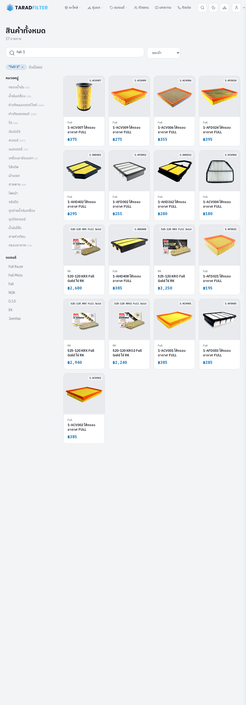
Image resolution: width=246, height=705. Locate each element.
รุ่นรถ (96, 7)
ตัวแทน (143, 7)
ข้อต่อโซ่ (14, 132)
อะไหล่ (73, 7)
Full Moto (16, 275)
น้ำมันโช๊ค (15, 228)
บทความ (165, 7)
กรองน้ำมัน (19, 87)
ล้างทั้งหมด (35, 67)
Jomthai (15, 318)
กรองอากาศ (20, 245)
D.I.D (12, 301)
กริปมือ (13, 202)
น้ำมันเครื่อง (20, 96)
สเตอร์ (17, 140)
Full (11, 284)
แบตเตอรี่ (18, 149)
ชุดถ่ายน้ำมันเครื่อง (22, 210)
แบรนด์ (119, 7)
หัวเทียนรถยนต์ (23, 114)
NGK (12, 292)
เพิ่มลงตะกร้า (87, 109)
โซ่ (13, 123)
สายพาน (17, 184)
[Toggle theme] (213, 7)
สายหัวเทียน (17, 236)
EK (10, 310)
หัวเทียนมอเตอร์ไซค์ (26, 105)
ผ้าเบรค (14, 176)
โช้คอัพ (13, 167)
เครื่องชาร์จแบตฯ (23, 158)
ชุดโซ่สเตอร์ (17, 219)
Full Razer (16, 266)
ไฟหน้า (13, 193)
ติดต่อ (186, 7)
